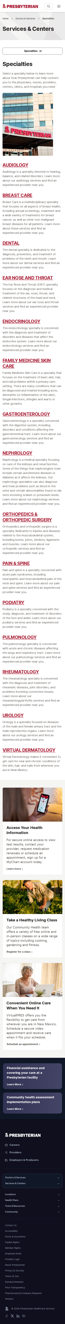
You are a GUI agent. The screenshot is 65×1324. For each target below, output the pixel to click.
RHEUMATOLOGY (21, 672)
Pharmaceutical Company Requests (23, 1293)
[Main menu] (58, 6)
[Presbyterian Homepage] (22, 7)
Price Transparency (15, 1288)
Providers (15, 1152)
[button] (32, 1177)
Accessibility (11, 1231)
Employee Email (13, 1254)
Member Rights (13, 1248)
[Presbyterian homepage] (32, 1135)
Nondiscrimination (14, 1282)
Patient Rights (12, 1242)
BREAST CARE (17, 195)
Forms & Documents (15, 1237)
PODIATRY (13, 603)
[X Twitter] (12, 1316)
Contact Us (11, 1225)
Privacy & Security (14, 1271)
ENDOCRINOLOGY (21, 321)
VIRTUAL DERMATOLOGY (29, 750)
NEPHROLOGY (17, 453)
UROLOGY (13, 715)
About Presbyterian (15, 1265)
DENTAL (11, 243)
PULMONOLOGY (20, 637)
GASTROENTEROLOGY (26, 414)
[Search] (48, 6)
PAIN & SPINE (16, 564)
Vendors (9, 1299)
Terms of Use (12, 1276)
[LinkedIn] (18, 1316)
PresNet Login (12, 1259)
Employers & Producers (24, 1160)
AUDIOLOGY (15, 165)
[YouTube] (23, 1316)
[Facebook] (6, 1316)
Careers (14, 1145)
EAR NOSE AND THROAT (28, 278)
